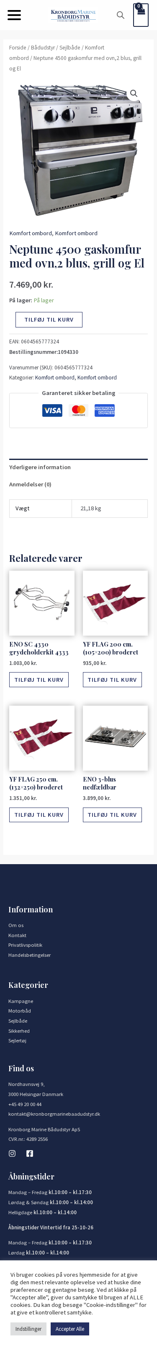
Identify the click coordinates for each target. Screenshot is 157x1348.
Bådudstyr (43, 47)
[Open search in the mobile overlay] (120, 15)
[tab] (78, 467)
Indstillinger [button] (28, 1328)
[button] (14, 15)
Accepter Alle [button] (70, 1328)
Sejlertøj (17, 1040)
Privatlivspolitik (25, 944)
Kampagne (20, 1000)
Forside (17, 47)
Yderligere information (40, 467)
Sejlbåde (69, 47)
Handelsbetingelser (29, 954)
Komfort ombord (30, 233)
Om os (15, 925)
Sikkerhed (19, 1030)
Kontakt (17, 935)
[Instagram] (12, 1153)
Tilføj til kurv (49, 319)
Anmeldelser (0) (30, 484)
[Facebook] (29, 1153)
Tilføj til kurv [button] (39, 679)
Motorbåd (19, 1010)
